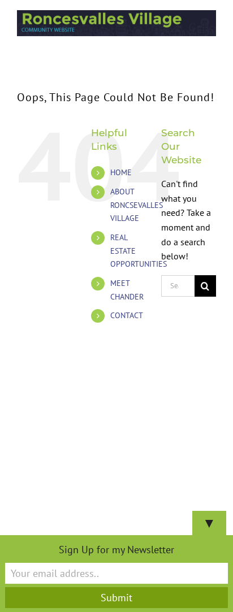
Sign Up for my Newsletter (116, 549)
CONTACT (126, 315)
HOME (121, 172)
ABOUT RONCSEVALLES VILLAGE (136, 205)
